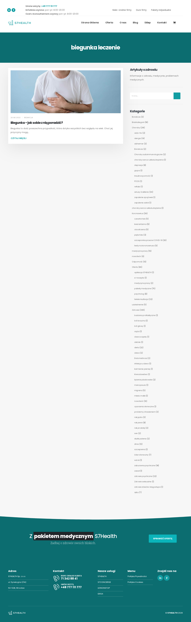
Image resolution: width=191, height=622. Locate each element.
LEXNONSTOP (104, 588)
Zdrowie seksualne (142, 481)
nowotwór (136, 256)
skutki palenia (140, 438)
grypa (137, 170)
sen (136, 433)
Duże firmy (141, 9)
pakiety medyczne (142, 288)
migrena (138, 390)
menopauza (140, 385)
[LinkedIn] (9, 10)
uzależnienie (137, 304)
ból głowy (138, 326)
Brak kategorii (138, 122)
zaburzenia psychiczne (144, 465)
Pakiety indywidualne (161, 9)
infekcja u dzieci (141, 363)
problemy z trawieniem (144, 412)
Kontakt (162, 22)
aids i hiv (138, 133)
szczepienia (139, 449)
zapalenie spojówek (143, 197)
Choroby (136, 127)
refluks (137, 186)
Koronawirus (137, 213)
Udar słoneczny (141, 455)
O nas (123, 22)
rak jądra (138, 417)
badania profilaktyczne (144, 315)
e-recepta (139, 278)
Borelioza (136, 117)
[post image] (66, 91)
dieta (136, 347)
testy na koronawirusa (144, 245)
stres (136, 444)
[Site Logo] (19, 22)
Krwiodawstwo (140, 374)
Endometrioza (140, 358)
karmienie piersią (142, 369)
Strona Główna (90, 22)
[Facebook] (13, 10)
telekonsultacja (141, 299)
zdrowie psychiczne (143, 476)
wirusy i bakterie (141, 192)
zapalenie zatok (141, 202)
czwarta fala (139, 219)
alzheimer (139, 143)
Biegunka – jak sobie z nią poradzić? (37, 123)
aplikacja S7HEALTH (142, 272)
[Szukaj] (177, 96)
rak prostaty (139, 428)
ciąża (136, 331)
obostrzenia (139, 229)
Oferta (135, 267)
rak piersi (138, 422)
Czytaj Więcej (18, 138)
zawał (137, 471)
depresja (138, 165)
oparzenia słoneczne (144, 406)
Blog (135, 22)
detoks (137, 342)
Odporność (137, 261)
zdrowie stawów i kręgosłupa (147, 487)
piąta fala (138, 235)
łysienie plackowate (143, 379)
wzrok (136, 460)
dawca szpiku (140, 337)
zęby (136, 492)
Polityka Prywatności (137, 576)
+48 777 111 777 (49, 6)
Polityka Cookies (135, 582)
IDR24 (100, 594)
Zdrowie (135, 310)
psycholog (139, 294)
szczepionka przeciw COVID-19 (148, 240)
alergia (137, 138)
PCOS (137, 181)
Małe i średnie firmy (121, 9)
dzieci (137, 353)
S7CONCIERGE (104, 582)
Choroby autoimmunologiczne (148, 154)
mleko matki (139, 396)
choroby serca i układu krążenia (148, 160)
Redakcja (28, 117)
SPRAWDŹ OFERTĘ (162, 538)
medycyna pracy (140, 251)
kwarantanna (140, 224)
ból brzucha (139, 320)
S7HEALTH (102, 576)
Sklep (147, 22)
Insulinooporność (142, 176)
